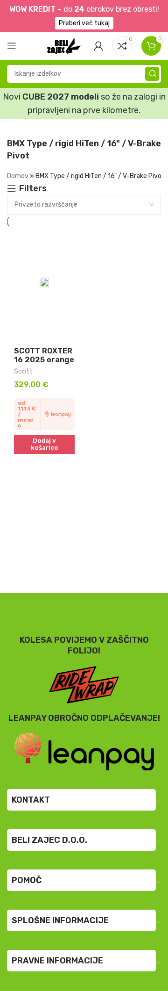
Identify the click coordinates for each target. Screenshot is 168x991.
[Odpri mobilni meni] (11, 45)
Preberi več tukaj (84, 23)
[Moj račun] (98, 45)
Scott (23, 371)
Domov (17, 176)
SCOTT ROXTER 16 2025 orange (44, 355)
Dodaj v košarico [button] (44, 444)
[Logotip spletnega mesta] (63, 45)
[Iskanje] (152, 74)
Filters (33, 189)
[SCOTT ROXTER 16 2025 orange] (44, 285)
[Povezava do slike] (84, 751)
